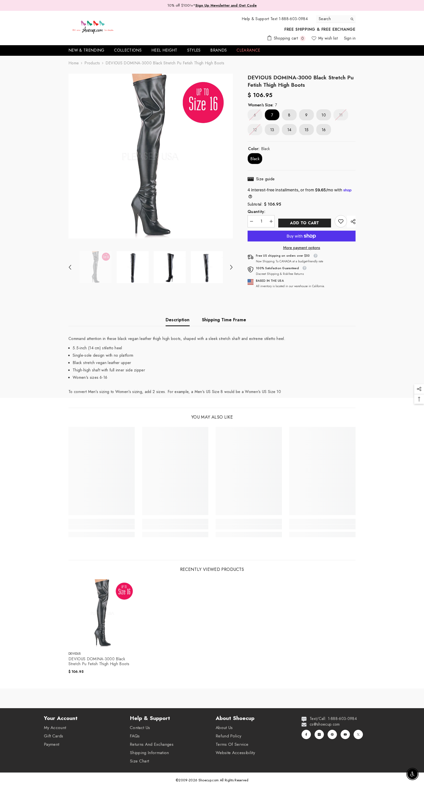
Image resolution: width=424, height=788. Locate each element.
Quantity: (256, 211)
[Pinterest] (332, 734)
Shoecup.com (209, 780)
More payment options (301, 247)
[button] (70, 267)
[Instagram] (319, 734)
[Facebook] (306, 734)
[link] (341, 221)
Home (73, 63)
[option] (150, 156)
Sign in (350, 38)
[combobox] (332, 19)
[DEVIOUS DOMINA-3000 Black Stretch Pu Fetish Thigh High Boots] (102, 613)
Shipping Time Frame (224, 320)
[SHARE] (351, 221)
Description (178, 320)
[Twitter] (358, 734)
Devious (74, 653)
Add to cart (304, 223)
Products (92, 63)
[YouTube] (345, 734)
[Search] (336, 19)
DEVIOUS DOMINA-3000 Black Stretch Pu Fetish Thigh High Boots (98, 661)
